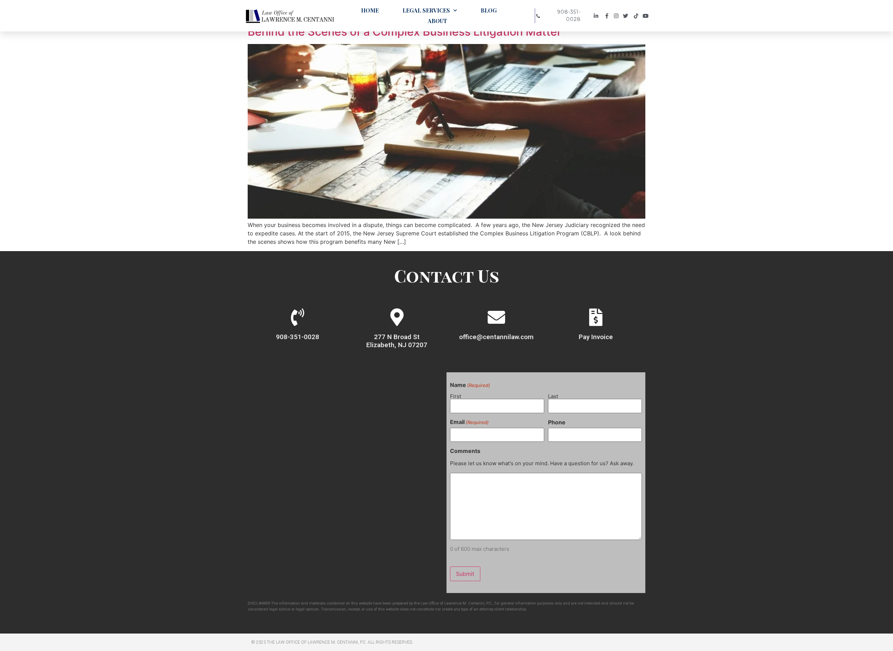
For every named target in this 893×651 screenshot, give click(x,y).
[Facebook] (607, 16)
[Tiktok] (637, 16)
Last (553, 396)
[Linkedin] (597, 16)
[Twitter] (627, 16)
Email (469, 422)
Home (370, 10)
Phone (556, 422)
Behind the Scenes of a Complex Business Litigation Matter (404, 31)
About (437, 20)
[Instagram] (617, 16)
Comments (465, 451)
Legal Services (426, 10)
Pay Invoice (596, 337)
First (455, 396)
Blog (489, 10)
